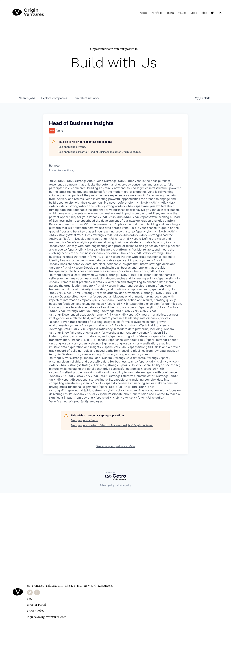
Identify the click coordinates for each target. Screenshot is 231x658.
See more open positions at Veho (115, 446)
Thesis (142, 12)
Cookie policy (124, 485)
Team (170, 12)
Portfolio (157, 12)
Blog (204, 12)
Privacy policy (107, 485)
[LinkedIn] (220, 13)
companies (54, 98)
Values (182, 12)
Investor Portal (36, 604)
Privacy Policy (35, 610)
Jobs (194, 12)
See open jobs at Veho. (72, 146)
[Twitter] (212, 13)
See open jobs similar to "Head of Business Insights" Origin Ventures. (99, 151)
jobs (27, 98)
